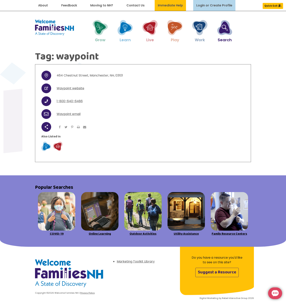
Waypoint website (70, 88)
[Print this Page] (78, 127)
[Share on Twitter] (66, 127)
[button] (100, 31)
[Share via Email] (85, 127)
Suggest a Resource (217, 272)
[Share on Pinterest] (72, 127)
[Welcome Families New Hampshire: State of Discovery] (69, 274)
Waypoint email (69, 114)
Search (225, 40)
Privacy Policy (87, 292)
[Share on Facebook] (60, 127)
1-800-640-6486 (70, 101)
